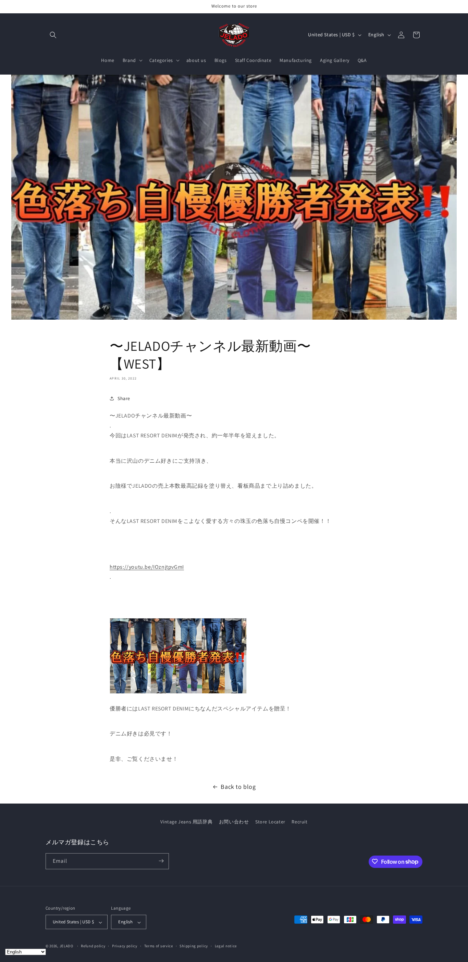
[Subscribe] (161, 861)
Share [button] (124, 398)
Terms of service (158, 946)
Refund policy (93, 946)
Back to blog (238, 787)
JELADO (66, 946)
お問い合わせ (234, 822)
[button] (53, 34)
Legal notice (226, 946)
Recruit (299, 822)
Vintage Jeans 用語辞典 (186, 822)
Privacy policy (124, 946)
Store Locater (270, 822)
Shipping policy (194, 946)
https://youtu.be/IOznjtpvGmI (147, 566)
